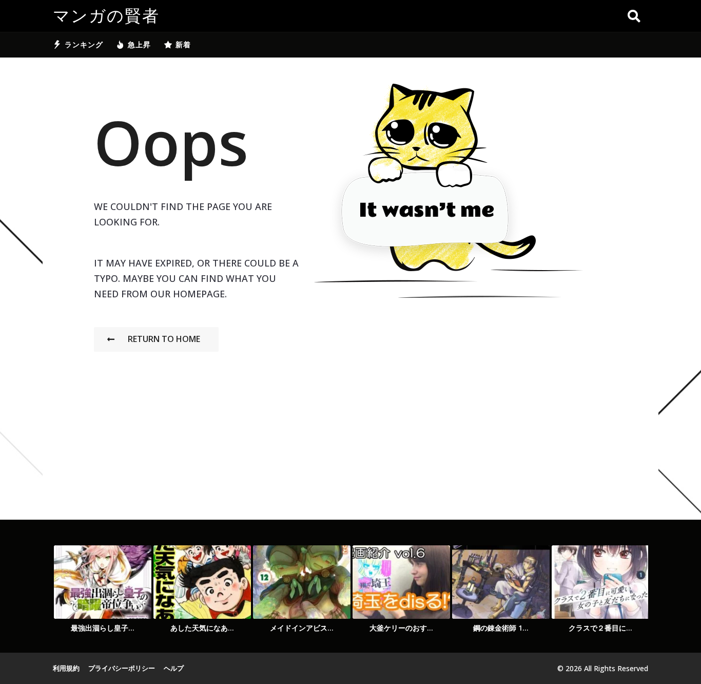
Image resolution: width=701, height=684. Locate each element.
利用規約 (66, 668)
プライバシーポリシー (121, 668)
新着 (183, 44)
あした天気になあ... (202, 628)
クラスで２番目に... (600, 628)
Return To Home (164, 339)
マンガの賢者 (106, 16)
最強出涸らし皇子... (102, 628)
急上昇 (139, 44)
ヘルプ (174, 668)
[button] (634, 16)
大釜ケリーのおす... (401, 628)
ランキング (84, 44)
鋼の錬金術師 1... (501, 628)
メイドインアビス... (302, 628)
